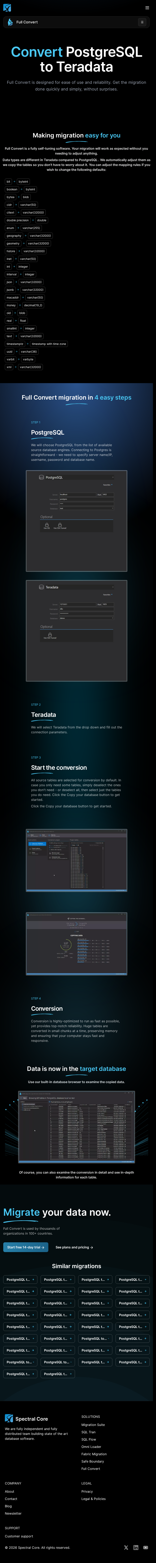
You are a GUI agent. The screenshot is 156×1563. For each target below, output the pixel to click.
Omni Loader (91, 1447)
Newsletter (13, 1513)
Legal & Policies (93, 1499)
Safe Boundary (92, 1461)
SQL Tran (88, 1432)
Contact (11, 1499)
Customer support (19, 1536)
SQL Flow (88, 1439)
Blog (8, 1506)
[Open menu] (147, 8)
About (9, 1491)
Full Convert (27, 22)
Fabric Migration (94, 1454)
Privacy (87, 1491)
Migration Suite (93, 1425)
